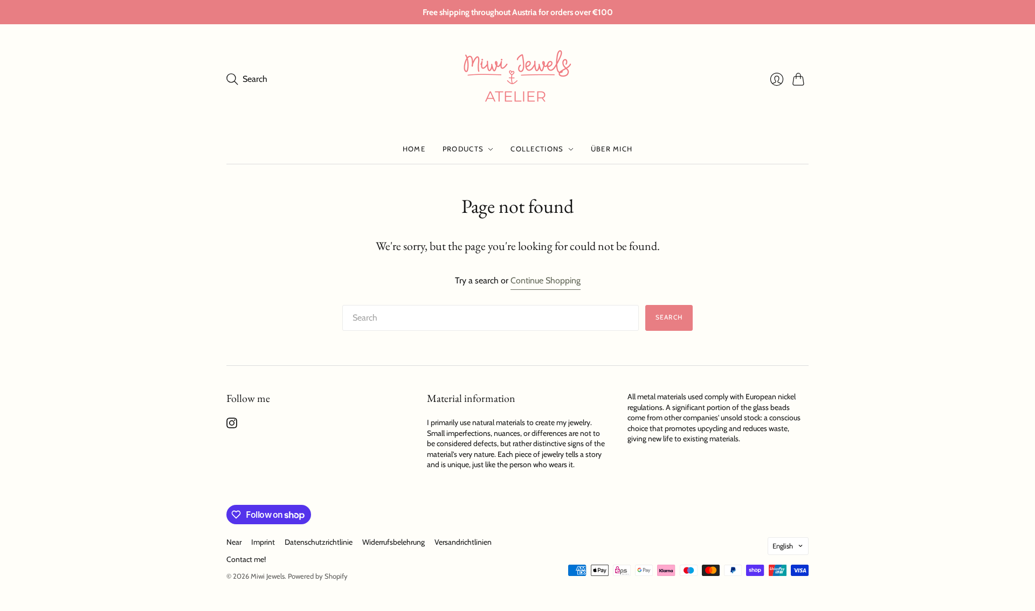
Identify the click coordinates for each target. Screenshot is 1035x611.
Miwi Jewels (268, 576)
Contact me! (246, 559)
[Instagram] (231, 425)
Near (234, 542)
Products (463, 148)
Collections (536, 148)
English (782, 545)
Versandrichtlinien (463, 542)
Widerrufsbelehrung (393, 542)
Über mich (612, 148)
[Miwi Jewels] (517, 79)
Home (414, 148)
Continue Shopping (545, 280)
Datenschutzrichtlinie (319, 542)
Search (669, 317)
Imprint (263, 542)
